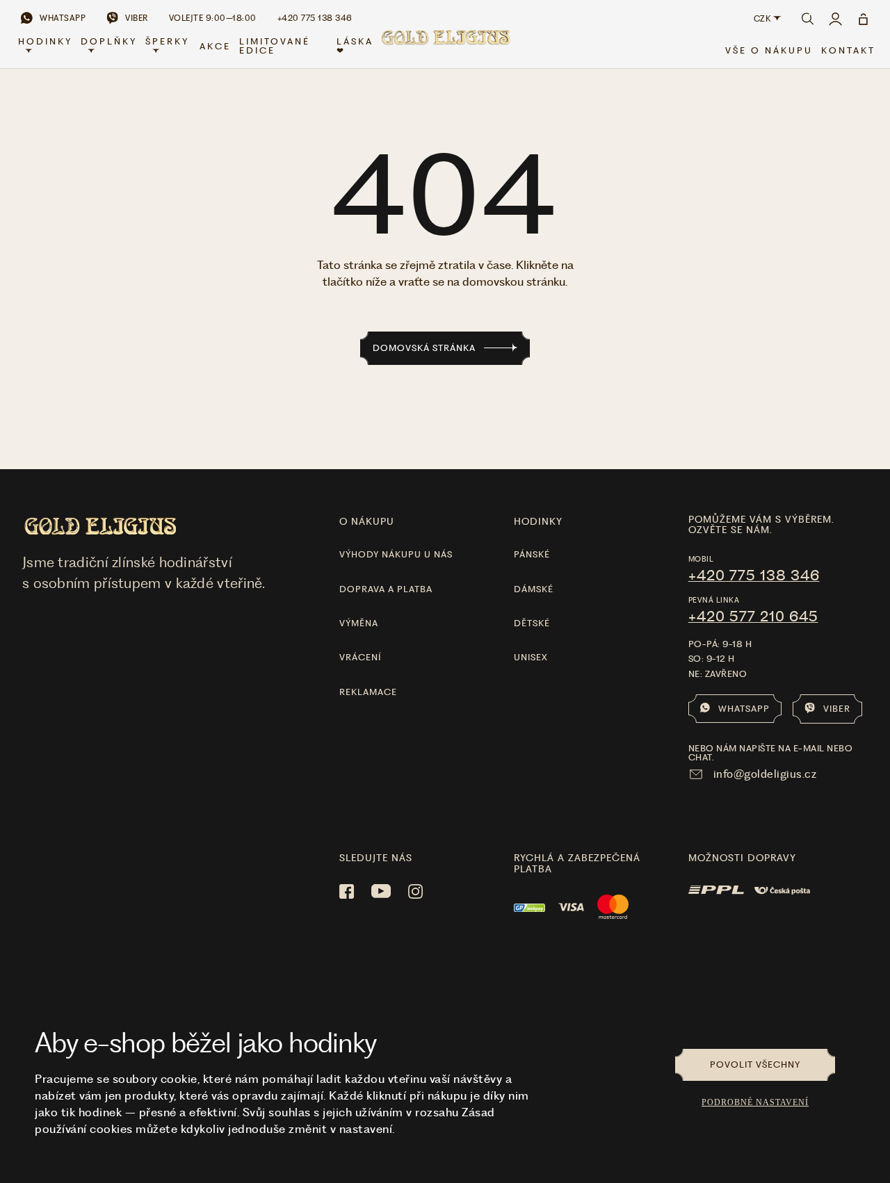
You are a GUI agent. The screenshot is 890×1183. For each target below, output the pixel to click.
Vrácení (360, 657)
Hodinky (45, 41)
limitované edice (274, 46)
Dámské (533, 589)
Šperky (167, 41)
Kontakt (848, 50)
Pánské (532, 554)
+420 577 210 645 (753, 616)
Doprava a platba (385, 589)
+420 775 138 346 (754, 575)
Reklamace (368, 692)
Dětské (532, 623)
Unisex (531, 657)
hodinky (538, 521)
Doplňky (109, 41)
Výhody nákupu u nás (396, 554)
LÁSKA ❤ (355, 46)
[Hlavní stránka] (445, 45)
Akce (215, 46)
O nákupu (366, 521)
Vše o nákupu (769, 50)
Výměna (358, 623)
